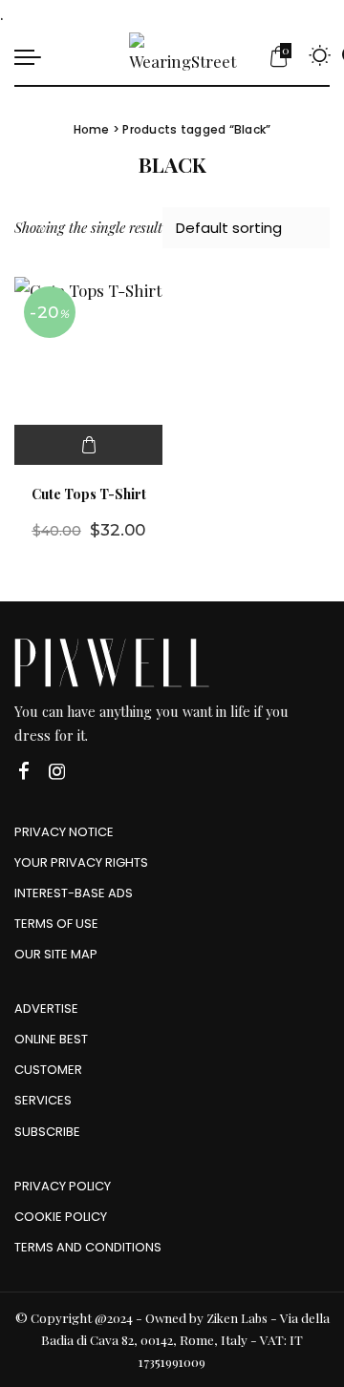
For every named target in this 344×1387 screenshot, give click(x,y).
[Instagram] (57, 771)
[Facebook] (23, 771)
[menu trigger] (32, 56)
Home (92, 129)
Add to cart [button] (88, 445)
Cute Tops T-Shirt (89, 493)
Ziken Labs (237, 1318)
